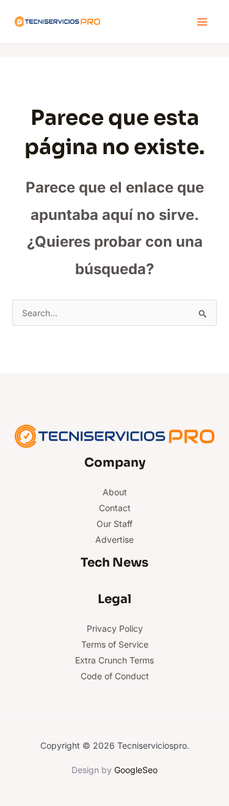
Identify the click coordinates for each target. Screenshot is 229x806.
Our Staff (114, 523)
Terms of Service (114, 644)
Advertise (114, 539)
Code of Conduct (115, 676)
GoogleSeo (136, 770)
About (115, 492)
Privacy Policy (115, 628)
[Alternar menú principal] (201, 21)
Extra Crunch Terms (114, 660)
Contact (115, 508)
